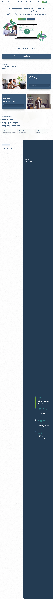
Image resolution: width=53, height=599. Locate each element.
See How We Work (30, 18)
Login (49, 1)
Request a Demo (44, 1)
